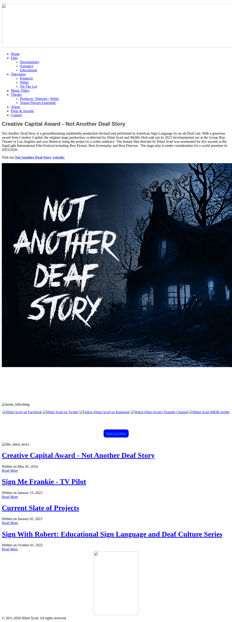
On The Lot (28, 86)
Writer (24, 82)
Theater (16, 95)
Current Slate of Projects (40, 508)
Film (14, 58)
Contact (16, 115)
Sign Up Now (116, 433)
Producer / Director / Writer (39, 99)
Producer (26, 78)
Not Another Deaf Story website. (40, 157)
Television (18, 74)
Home (15, 54)
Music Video (20, 90)
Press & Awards (22, 111)
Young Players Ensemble (38, 103)
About (15, 107)
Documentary (29, 62)
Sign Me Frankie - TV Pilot (44, 481)
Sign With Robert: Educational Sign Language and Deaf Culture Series (112, 534)
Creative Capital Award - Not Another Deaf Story (78, 455)
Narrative (26, 66)
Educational (28, 70)
